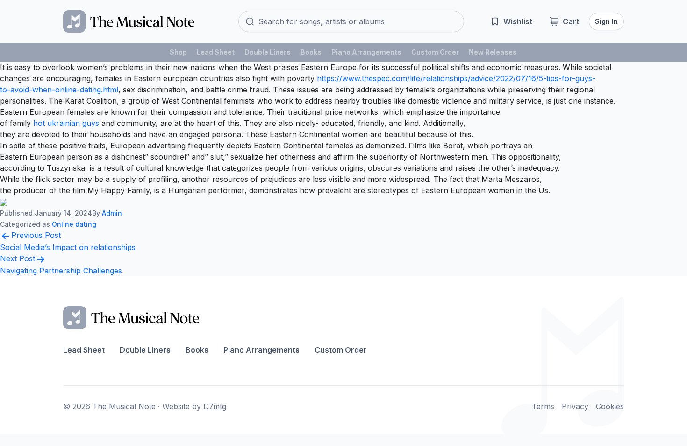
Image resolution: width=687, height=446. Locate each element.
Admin (112, 213)
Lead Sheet (216, 52)
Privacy (575, 406)
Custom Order (435, 52)
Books (311, 52)
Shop (178, 52)
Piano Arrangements (366, 52)
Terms (543, 406)
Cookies (610, 406)
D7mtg (214, 406)
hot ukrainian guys (66, 123)
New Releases (493, 52)
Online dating (74, 224)
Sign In (606, 21)
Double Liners (267, 52)
